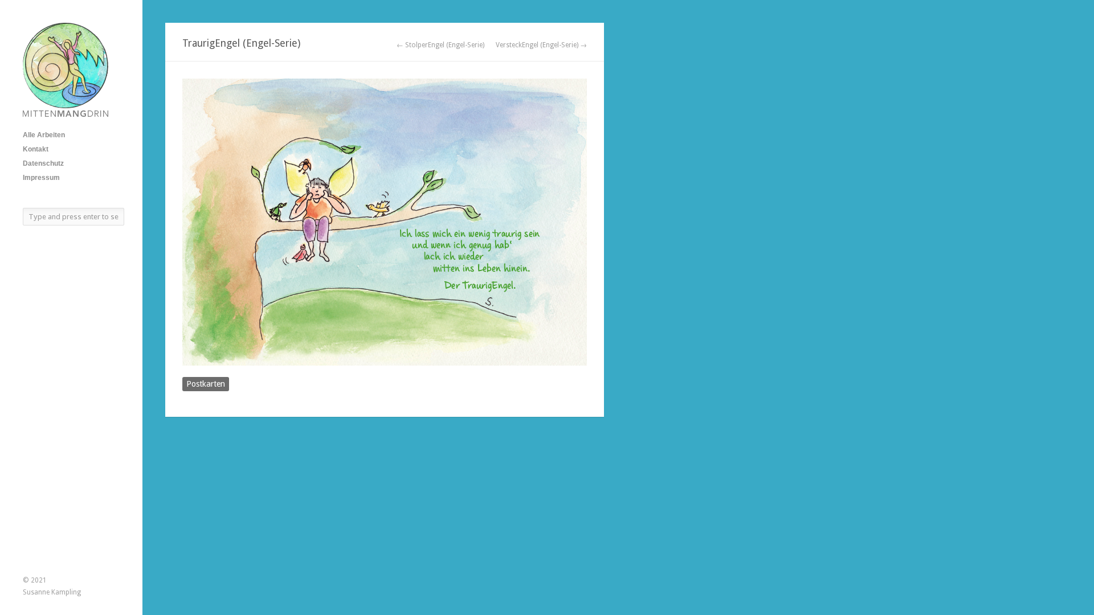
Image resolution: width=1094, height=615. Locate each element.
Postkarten (205, 383)
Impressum (41, 178)
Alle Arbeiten (44, 135)
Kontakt (35, 149)
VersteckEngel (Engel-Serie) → (541, 45)
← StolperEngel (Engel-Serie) (440, 45)
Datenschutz (43, 163)
